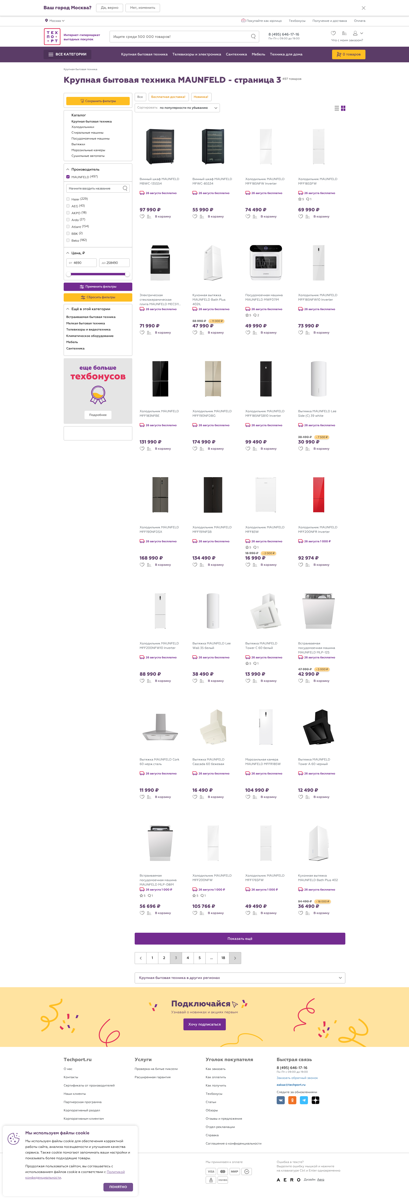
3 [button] (176, 958)
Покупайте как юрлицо (264, 21)
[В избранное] (142, 216)
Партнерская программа (83, 1102)
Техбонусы (297, 21)
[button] (109, 8)
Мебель (72, 342)
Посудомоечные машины (91, 138)
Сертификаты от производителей (89, 1085)
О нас (68, 1069)
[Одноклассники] (292, 1100)
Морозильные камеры (88, 150)
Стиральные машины (87, 133)
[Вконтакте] (281, 1100)
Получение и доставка (330, 21)
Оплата (359, 21)
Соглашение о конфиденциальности (234, 1143)
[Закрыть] (363, 8)
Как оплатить (216, 1077)
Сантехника (75, 348)
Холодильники (83, 127)
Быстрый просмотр (163, 171)
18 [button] (223, 958)
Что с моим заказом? (347, 40)
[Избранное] (333, 33)
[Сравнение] (344, 34)
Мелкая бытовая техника (86, 323)
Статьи (211, 1102)
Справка (212, 1135)
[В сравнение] (149, 216)
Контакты (71, 1077)
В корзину (163, 216)
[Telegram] (304, 1100)
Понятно (118, 1187)
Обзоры (212, 1110)
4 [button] (188, 958)
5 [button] (200, 958)
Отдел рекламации (220, 1127)
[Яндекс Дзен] (315, 1100)
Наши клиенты (75, 1094)
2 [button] (164, 958)
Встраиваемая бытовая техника (91, 317)
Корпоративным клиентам (84, 1119)
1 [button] (152, 958)
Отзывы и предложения (224, 1119)
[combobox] (189, 108)
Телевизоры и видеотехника (88, 329)
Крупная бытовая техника (92, 121)
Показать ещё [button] (240, 939)
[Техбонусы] (98, 391)
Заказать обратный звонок (297, 1078)
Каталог (79, 115)
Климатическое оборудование (90, 336)
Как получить (216, 1085)
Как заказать (216, 1069)
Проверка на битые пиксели (156, 1069)
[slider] (68, 274)
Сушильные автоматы (88, 156)
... (211, 958)
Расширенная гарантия (153, 1077)
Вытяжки (78, 144)
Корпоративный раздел (82, 1110)
